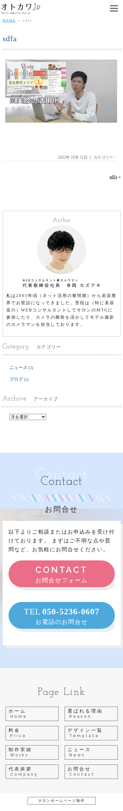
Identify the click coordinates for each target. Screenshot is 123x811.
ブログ (16, 379)
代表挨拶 (23, 772)
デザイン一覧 (85, 733)
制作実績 (20, 752)
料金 (18, 733)
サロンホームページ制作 (61, 800)
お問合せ (81, 772)
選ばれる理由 (85, 714)
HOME (9, 20)
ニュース (18, 367)
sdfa (113, 176)
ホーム (18, 714)
